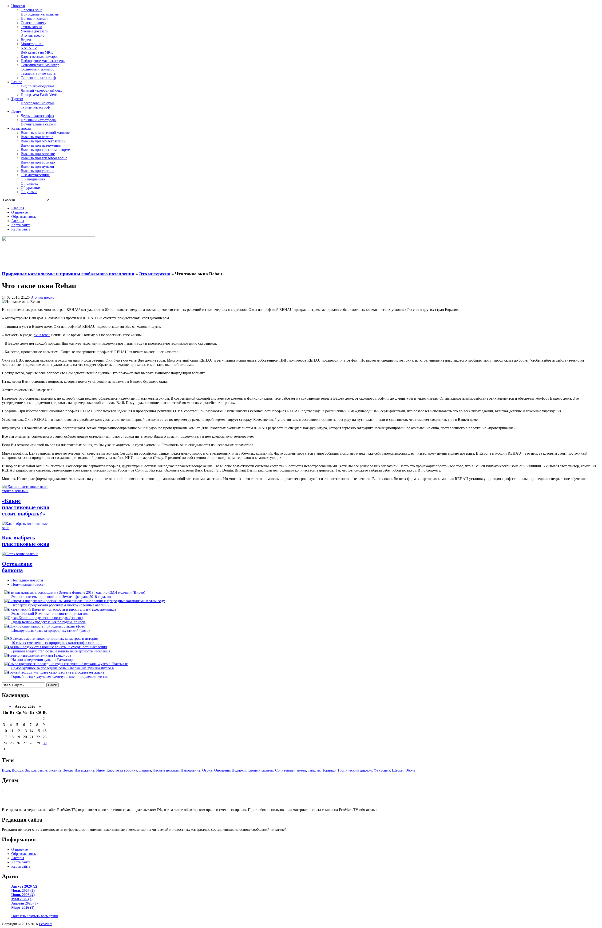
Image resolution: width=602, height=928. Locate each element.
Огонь (207, 770)
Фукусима (382, 770)
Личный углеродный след (41, 90)
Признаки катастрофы (38, 120)
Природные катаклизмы (40, 14)
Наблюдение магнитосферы (43, 61)
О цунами (29, 192)
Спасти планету (33, 23)
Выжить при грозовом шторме (45, 150)
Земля (68, 770)
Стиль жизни (31, 27)
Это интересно (32, 35)
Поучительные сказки (38, 124)
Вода (6, 770)
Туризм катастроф (35, 107)
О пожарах (29, 183)
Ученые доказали (34, 31)
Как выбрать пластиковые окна (25, 540)
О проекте (19, 212)
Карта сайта (20, 225)
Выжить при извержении (41, 145)
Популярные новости (28, 584)
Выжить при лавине (37, 137)
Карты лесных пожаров (40, 56)
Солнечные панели (290, 770)
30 (45, 743)
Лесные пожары (166, 770)
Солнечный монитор (37, 69)
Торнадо (329, 770)
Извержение (84, 770)
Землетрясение (49, 770)
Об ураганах (31, 188)
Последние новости (27, 580)
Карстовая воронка (122, 770)
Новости (18, 6)
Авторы (17, 221)
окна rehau (42, 335)
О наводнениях (33, 179)
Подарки (239, 770)
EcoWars (45, 924)
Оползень (222, 770)
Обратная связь (23, 216)
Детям (16, 111)
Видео (26, 40)
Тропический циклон (354, 770)
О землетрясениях (35, 175)
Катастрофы (21, 128)
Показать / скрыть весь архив (34, 916)
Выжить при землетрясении (43, 141)
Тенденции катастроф (38, 78)
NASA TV (29, 48)
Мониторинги (32, 44)
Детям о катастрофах (37, 116)
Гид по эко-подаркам (37, 86)
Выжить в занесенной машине (45, 133)
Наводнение (190, 770)
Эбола (410, 770)
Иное (100, 770)
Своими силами (260, 770)
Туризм (17, 99)
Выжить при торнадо (38, 162)
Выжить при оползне (38, 154)
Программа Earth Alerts (39, 95)
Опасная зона (31, 10)
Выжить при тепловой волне (44, 158)
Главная (17, 208)
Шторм (398, 770)
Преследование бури (37, 103)
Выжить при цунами (37, 166)
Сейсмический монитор (40, 65)
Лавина (145, 770)
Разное (16, 82)
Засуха (30, 770)
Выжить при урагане (37, 171)
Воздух (17, 770)
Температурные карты (38, 73)
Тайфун (314, 770)
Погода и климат (34, 18)
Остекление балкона (17, 567)
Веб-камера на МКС (37, 52)
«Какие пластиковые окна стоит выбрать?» (25, 507)
